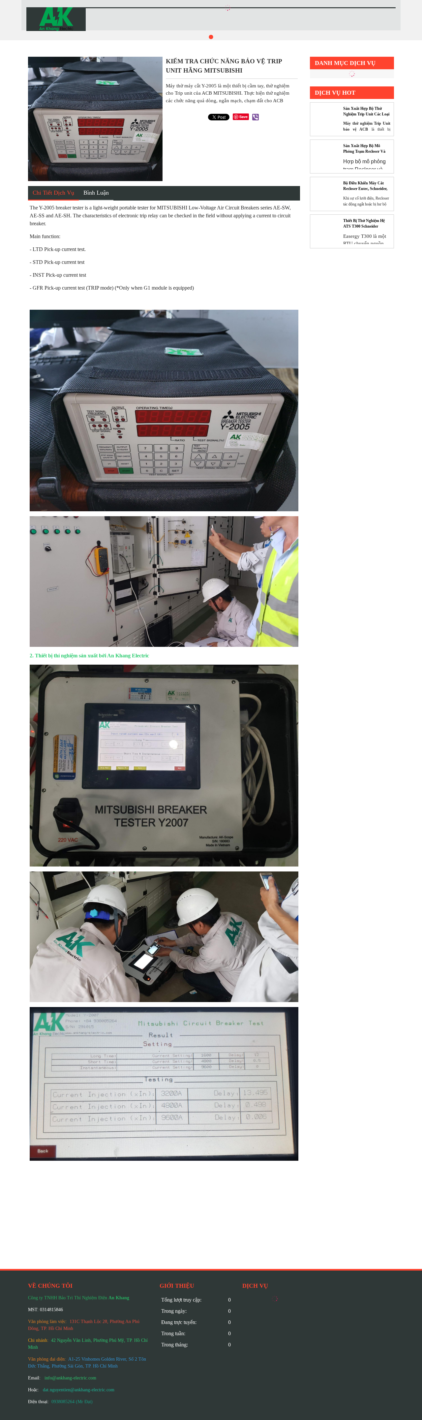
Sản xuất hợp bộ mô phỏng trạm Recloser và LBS (364, 148)
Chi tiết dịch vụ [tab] (53, 192)
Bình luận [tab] (96, 192)
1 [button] (211, 37)
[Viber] (255, 117)
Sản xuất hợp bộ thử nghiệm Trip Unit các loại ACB (366, 111)
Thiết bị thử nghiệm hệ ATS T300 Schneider (364, 223)
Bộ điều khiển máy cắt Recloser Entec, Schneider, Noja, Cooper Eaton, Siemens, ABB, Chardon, (365, 186)
